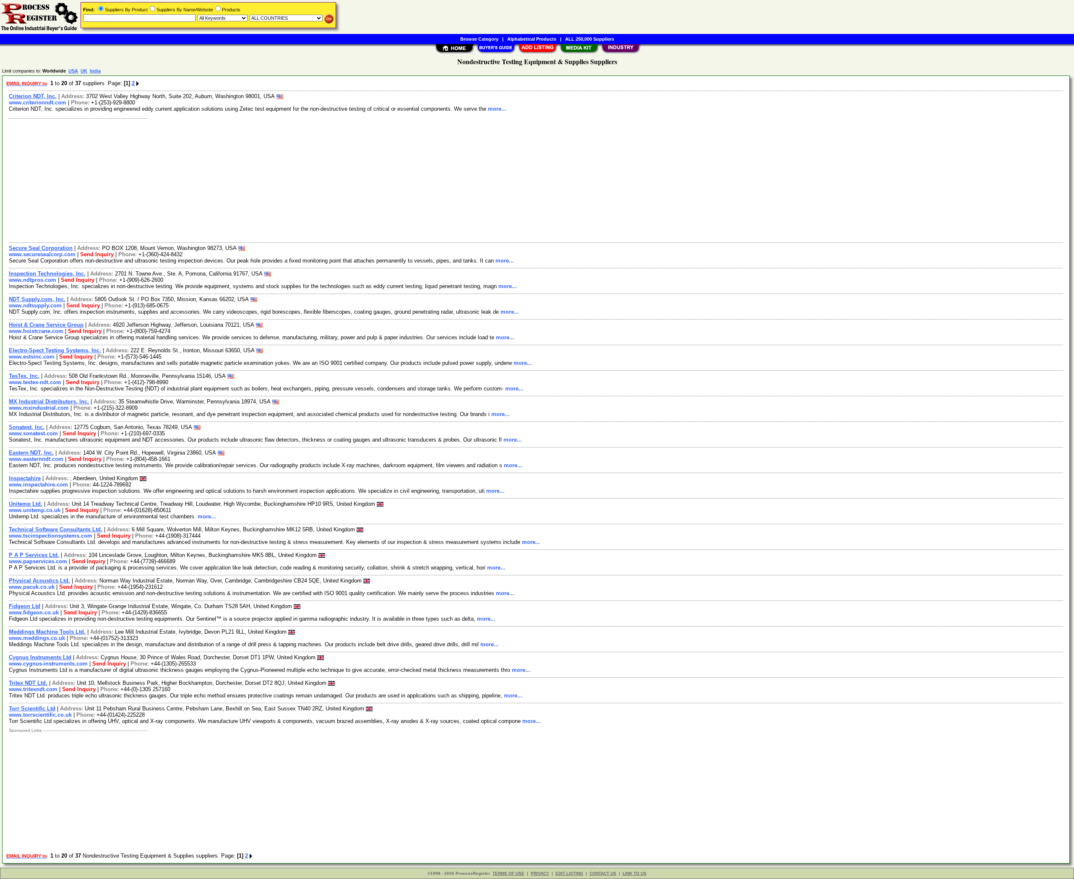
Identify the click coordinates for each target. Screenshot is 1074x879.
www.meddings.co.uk (37, 638)
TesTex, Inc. (24, 376)
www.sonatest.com (33, 433)
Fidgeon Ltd (24, 606)
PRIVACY (540, 873)
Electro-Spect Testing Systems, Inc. (55, 350)
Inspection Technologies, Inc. (47, 273)
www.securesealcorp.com (42, 254)
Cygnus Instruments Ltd (40, 657)
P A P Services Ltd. (34, 555)
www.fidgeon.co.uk (34, 612)
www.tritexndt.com (33, 689)
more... (497, 109)
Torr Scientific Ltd (32, 708)
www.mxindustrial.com (39, 408)
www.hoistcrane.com (36, 331)
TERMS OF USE (508, 873)
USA (73, 70)
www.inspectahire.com (38, 484)
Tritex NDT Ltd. (28, 683)
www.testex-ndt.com (35, 382)
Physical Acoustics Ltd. (39, 580)
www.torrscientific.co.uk (40, 715)
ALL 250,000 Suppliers (589, 39)
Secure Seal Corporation (41, 248)
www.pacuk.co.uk (32, 587)
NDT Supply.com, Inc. (37, 299)
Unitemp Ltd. (25, 504)
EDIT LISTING (569, 873)
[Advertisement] (257, 179)
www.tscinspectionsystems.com (50, 536)
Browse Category (479, 39)
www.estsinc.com (32, 357)
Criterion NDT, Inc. (33, 96)
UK (84, 70)
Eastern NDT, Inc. (31, 453)
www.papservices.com (38, 561)
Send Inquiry (97, 254)
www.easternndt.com (36, 459)
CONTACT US (602, 873)
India (95, 70)
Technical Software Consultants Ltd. (55, 529)
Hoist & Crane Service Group (46, 325)
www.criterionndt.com (37, 102)
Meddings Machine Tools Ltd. (47, 632)
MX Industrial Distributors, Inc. (49, 401)
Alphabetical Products (531, 39)
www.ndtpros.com (32, 280)
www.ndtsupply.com (35, 305)
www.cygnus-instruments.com (48, 664)
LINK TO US (634, 873)
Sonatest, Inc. (26, 427)
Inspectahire (25, 478)
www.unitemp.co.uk (34, 510)
